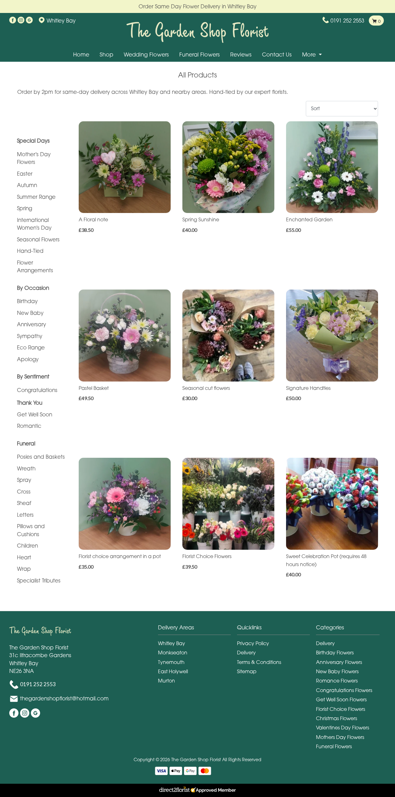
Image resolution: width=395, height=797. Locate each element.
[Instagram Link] (21, 20)
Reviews (241, 54)
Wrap (24, 568)
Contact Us (277, 54)
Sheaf (24, 503)
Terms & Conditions (259, 662)
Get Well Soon (34, 414)
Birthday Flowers (335, 652)
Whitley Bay (171, 643)
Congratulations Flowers (344, 690)
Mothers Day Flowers (340, 737)
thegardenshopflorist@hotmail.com (64, 698)
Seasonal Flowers (38, 239)
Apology (28, 359)
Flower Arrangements (35, 266)
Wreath (26, 468)
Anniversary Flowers (339, 662)
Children (27, 545)
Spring (24, 208)
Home (81, 54)
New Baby (30, 313)
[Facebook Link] (12, 20)
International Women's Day (34, 224)
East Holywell (173, 671)
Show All (27, 125)
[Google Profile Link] (29, 20)
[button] (197, 629)
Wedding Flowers (146, 54)
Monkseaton (172, 652)
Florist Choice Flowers (340, 709)
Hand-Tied (30, 251)
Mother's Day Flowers (34, 158)
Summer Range (36, 197)
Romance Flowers (337, 681)
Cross (24, 491)
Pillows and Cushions (31, 530)
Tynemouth (171, 662)
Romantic (29, 426)
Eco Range (31, 347)
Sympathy (29, 336)
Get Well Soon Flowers (341, 699)
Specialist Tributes (38, 580)
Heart (24, 557)
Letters (25, 514)
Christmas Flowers (336, 718)
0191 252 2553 (347, 20)
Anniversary (31, 324)
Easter (24, 173)
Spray (24, 480)
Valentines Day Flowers (342, 727)
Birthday (27, 301)
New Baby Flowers (337, 671)
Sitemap (246, 671)
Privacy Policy (253, 643)
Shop (106, 54)
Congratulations (37, 390)
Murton (166, 681)
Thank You (29, 402)
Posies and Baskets (41, 456)
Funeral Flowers (199, 54)
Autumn (27, 185)
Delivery (246, 652)
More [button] (309, 54)
